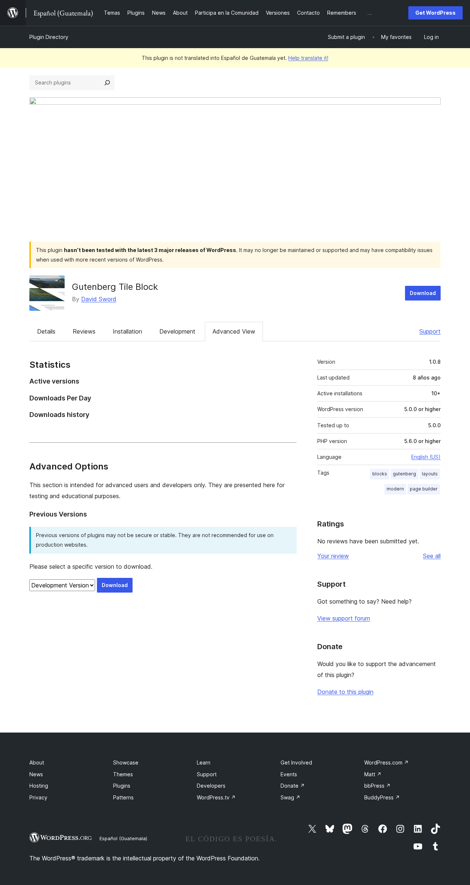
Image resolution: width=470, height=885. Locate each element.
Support (430, 331)
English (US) (426, 457)
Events (289, 774)
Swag (290, 797)
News (36, 774)
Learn (203, 762)
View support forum (343, 618)
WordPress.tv (216, 797)
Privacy (38, 797)
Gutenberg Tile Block (115, 286)
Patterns (123, 797)
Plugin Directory (48, 37)
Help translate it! (308, 58)
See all (432, 556)
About (36, 762)
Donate (293, 786)
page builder (424, 489)
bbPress (377, 786)
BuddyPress (382, 797)
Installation (127, 331)
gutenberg (404, 473)
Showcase (125, 762)
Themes (123, 774)
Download (423, 293)
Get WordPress (435, 13)
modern (395, 489)
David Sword (98, 299)
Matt (373, 774)
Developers (211, 786)
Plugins (121, 786)
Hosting (38, 786)
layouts (430, 473)
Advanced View (234, 331)
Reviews (84, 331)
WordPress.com (386, 762)
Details (46, 331)
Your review (333, 556)
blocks (379, 473)
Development (177, 331)
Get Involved (296, 762)
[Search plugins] (107, 82)
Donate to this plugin (345, 691)
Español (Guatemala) (123, 838)
